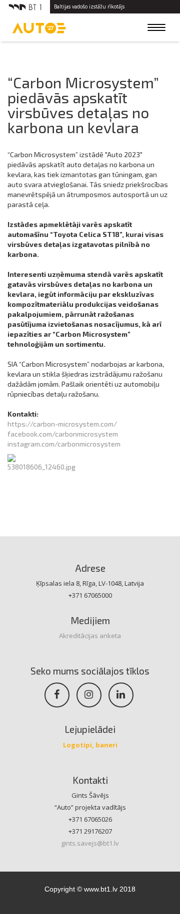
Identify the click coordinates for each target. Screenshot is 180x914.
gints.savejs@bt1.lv (90, 843)
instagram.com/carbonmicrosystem (64, 444)
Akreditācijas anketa (90, 635)
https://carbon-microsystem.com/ (62, 424)
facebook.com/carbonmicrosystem (63, 434)
